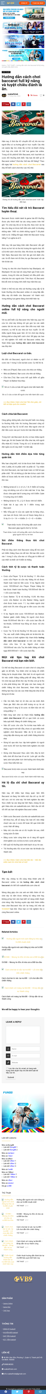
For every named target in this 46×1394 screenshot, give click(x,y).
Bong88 (13, 1147)
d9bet (12, 1161)
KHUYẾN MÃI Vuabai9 (10, 1332)
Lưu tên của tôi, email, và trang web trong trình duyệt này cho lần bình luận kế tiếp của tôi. (22, 1070)
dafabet (11, 1153)
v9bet (10, 1180)
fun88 (10, 1169)
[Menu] (3, 3)
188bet (13, 1174)
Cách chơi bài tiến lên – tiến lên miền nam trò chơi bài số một (22, 861)
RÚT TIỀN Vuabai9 (9, 1340)
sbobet (11, 1183)
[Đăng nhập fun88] (23, 55)
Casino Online (8, 1303)
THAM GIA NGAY (37, 3)
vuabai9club (13, 94)
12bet (10, 1156)
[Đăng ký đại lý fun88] (23, 13)
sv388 (9, 1186)
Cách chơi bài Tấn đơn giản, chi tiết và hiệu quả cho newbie (22, 403)
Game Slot (6, 1307)
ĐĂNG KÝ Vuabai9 (9, 1329)
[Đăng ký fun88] (23, 1111)
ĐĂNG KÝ (24, 3)
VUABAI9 (6, 909)
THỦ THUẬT (11, 65)
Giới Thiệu (32, 1389)
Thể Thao (6, 1310)
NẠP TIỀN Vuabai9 (9, 1336)
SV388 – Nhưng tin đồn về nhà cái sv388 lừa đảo (22, 962)
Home (4, 65)
